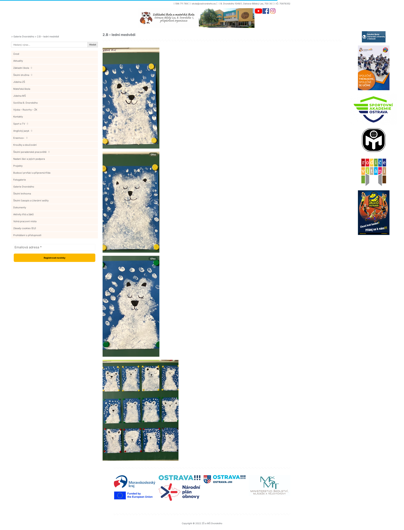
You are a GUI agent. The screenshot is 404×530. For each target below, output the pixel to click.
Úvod (16, 53)
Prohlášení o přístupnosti (27, 235)
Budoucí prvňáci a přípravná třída (31, 172)
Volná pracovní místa (24, 221)
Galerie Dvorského (23, 186)
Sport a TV (19, 123)
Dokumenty (19, 207)
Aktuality (18, 60)
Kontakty (18, 116)
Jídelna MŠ (19, 95)
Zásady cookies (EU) (24, 228)
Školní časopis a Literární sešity (31, 200)
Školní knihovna (22, 193)
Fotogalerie (19, 179)
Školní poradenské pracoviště (30, 151)
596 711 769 (181, 3)
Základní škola (21, 67)
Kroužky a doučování (25, 144)
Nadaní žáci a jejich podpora (29, 158)
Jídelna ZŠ (19, 81)
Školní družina (21, 74)
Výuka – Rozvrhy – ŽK (25, 109)
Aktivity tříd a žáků (23, 214)
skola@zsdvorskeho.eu (204, 3)
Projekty (18, 165)
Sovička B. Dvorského (25, 102)
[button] (54, 67)
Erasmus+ (18, 137)
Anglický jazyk (21, 130)
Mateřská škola (21, 88)
